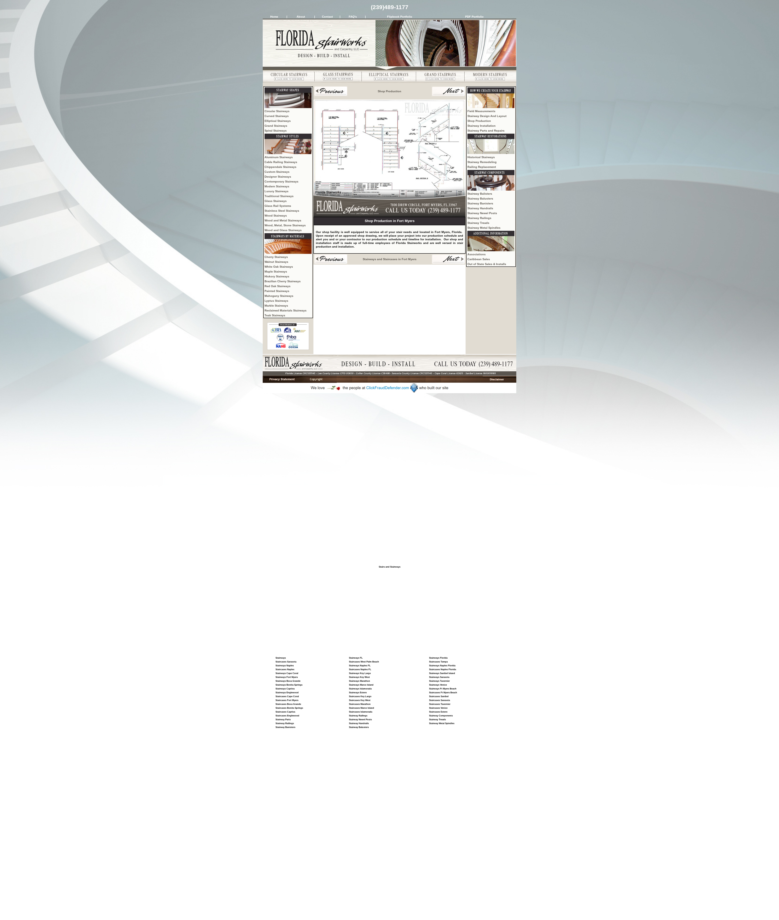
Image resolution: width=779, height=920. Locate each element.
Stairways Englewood (287, 692)
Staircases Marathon (360, 704)
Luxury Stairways (276, 191)
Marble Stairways (276, 305)
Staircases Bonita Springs (289, 708)
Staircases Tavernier (439, 704)
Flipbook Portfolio (399, 16)
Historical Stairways (481, 157)
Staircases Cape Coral (287, 696)
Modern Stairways (277, 186)
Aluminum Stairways (279, 157)
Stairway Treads (478, 222)
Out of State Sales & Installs (486, 264)
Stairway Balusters (480, 198)
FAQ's (353, 16)
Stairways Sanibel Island (442, 673)
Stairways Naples (284, 665)
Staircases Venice (438, 708)
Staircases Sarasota (285, 661)
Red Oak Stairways (278, 286)
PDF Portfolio (474, 16)
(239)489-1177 (389, 7)
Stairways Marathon (359, 681)
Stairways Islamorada (360, 688)
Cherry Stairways (276, 257)
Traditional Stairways (279, 196)
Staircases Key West (359, 700)
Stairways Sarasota (439, 677)
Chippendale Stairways (280, 167)
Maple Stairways (276, 271)
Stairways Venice (438, 685)
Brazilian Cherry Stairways (283, 281)
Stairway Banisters (480, 203)
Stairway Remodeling (482, 162)
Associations (476, 254)
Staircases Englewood (287, 715)
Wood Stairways (276, 215)
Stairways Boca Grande (287, 681)
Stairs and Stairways (389, 567)
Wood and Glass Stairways (283, 230)
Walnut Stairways (276, 261)
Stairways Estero (358, 692)
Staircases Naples (284, 669)
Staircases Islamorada (360, 712)
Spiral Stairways (276, 130)
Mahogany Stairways (279, 295)
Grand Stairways (276, 125)
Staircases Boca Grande (288, 704)
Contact (327, 16)
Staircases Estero (438, 712)
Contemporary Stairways (281, 181)
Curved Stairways (277, 116)
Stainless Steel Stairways (282, 210)
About (301, 16)
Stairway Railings (479, 218)
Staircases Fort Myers (286, 700)
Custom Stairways (277, 171)
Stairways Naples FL (360, 665)
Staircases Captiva (285, 712)
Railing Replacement (481, 167)
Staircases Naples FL (360, 669)
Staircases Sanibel (439, 696)
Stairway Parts (283, 719)
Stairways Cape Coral (286, 673)
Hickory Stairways (277, 276)
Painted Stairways (277, 291)
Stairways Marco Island (361, 685)
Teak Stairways (275, 315)
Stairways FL (356, 658)
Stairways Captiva (285, 688)
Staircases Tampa (438, 661)
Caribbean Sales (478, 259)
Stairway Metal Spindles (483, 227)
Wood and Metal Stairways (283, 220)
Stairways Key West (359, 677)
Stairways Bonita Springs (288, 685)
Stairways (280, 658)
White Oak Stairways (279, 266)
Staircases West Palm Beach (364, 661)
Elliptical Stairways (278, 120)
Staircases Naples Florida (442, 669)
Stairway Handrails (480, 208)
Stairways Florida (438, 658)
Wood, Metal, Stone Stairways (285, 225)
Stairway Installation (481, 125)
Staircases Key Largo (360, 696)
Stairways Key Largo (360, 673)
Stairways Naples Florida (442, 665)
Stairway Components (441, 715)
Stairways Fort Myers (286, 677)
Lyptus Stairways (276, 300)
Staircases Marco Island (361, 708)
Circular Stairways (277, 111)
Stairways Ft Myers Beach (442, 688)
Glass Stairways (276, 201)
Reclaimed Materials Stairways (286, 310)
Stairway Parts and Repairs (486, 130)
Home (274, 16)
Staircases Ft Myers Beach (443, 692)
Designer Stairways (278, 176)
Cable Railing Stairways (281, 162)
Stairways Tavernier (439, 681)
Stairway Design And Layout (487, 116)
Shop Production (479, 120)
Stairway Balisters (479, 193)
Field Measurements (481, 111)
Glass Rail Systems (278, 205)
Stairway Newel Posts (482, 213)
